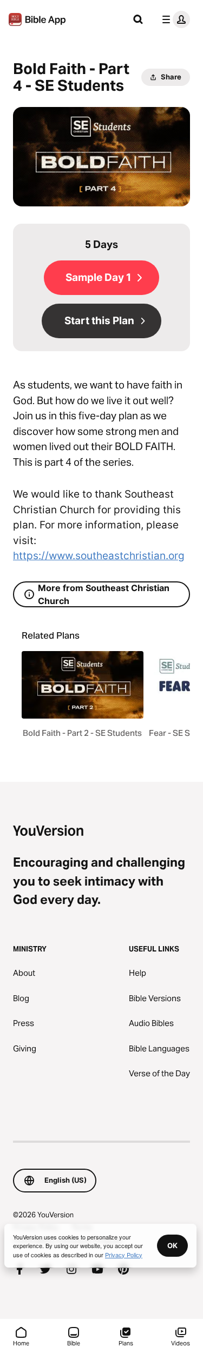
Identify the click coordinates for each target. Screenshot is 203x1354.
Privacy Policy (123, 1254)
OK (172, 1245)
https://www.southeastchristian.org (99, 555)
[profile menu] (173, 19)
